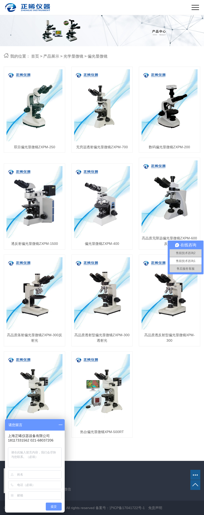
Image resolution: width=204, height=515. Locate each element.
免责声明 (155, 508)
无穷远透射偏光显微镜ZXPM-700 (102, 147)
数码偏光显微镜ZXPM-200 (169, 147)
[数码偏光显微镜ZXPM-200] (170, 105)
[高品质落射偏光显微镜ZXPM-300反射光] (34, 293)
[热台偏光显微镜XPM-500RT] (102, 390)
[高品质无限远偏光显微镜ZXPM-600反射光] (170, 196)
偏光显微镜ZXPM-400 (102, 244)
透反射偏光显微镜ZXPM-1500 (34, 244)
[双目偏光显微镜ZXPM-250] (34, 105)
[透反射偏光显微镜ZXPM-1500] (34, 202)
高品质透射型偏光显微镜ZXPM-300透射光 (102, 337)
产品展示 (51, 56)
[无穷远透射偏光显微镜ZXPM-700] (102, 105)
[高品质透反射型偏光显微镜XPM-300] (170, 293)
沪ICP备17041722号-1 (127, 508)
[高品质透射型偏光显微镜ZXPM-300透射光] (102, 293)
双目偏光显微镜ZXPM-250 (34, 147)
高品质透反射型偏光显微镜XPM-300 (169, 337)
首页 (35, 56)
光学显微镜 (73, 56)
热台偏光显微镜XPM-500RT (102, 432)
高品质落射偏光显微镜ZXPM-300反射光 (34, 337)
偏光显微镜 (97, 56)
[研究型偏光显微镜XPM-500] (34, 390)
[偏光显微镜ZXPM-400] (102, 202)
